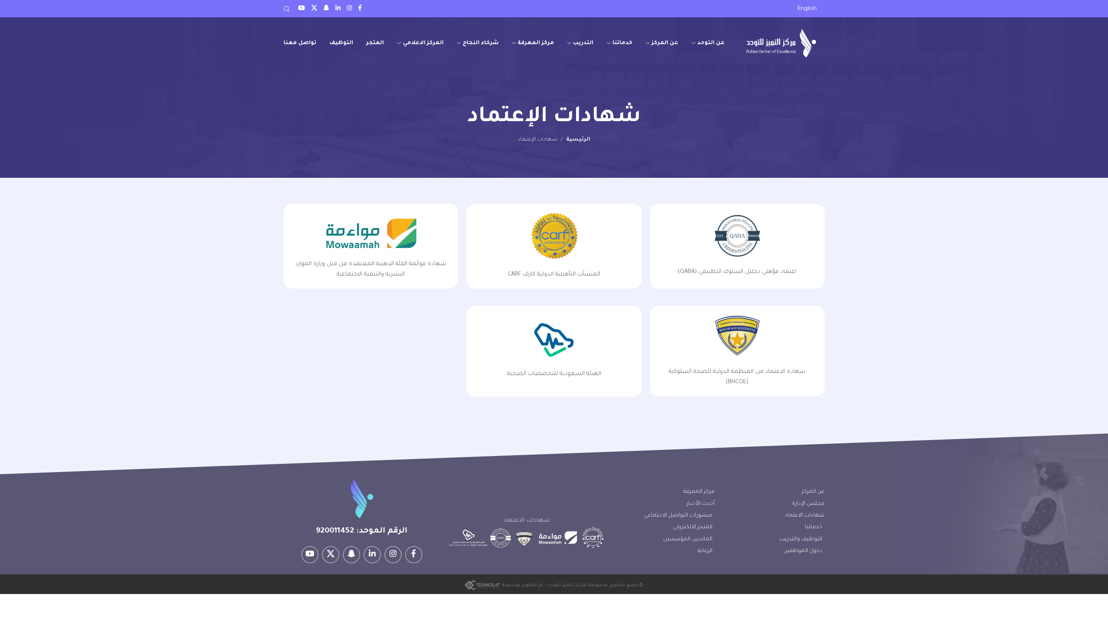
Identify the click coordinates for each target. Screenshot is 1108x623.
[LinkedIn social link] (338, 9)
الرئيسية (578, 140)
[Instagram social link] (349, 9)
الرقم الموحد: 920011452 (361, 531)
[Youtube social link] (301, 9)
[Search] (286, 8)
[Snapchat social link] (326, 9)
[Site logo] (781, 43)
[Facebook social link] (360, 9)
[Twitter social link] (314, 9)
